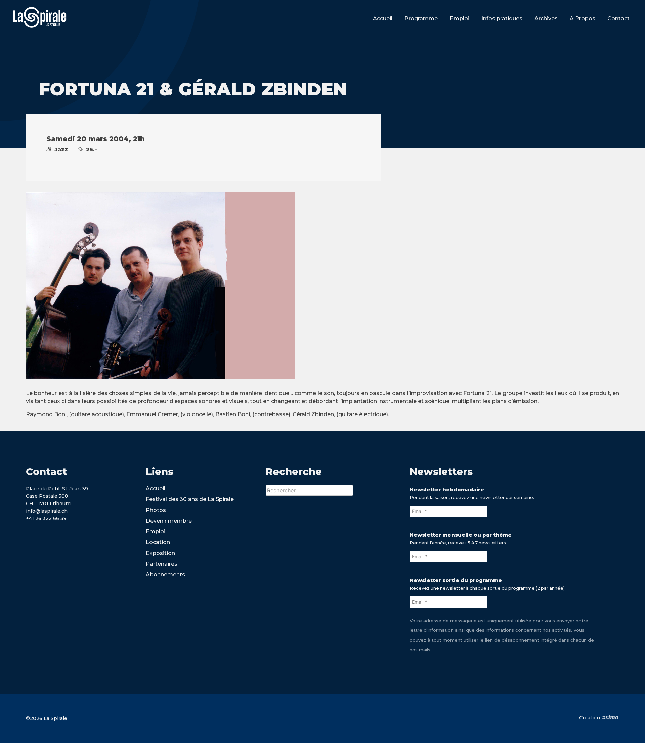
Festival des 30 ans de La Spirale (190, 499)
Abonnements (165, 574)
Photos (156, 510)
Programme (421, 18)
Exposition (160, 553)
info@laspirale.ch (47, 511)
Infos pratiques (501, 18)
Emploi (459, 18)
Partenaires (161, 564)
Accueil (382, 18)
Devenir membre (169, 521)
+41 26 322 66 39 (46, 518)
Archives (546, 18)
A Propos (582, 18)
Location (158, 542)
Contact (618, 18)
